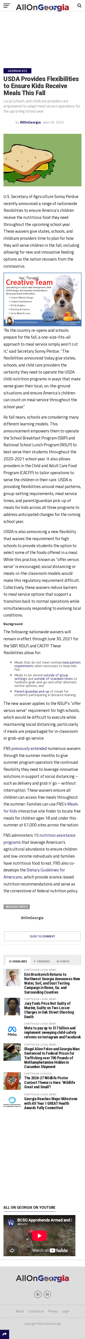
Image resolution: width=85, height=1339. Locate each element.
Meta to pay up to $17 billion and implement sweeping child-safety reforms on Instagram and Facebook (52, 1032)
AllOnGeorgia (30, 122)
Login (65, 1311)
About (20, 1311)
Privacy (53, 1311)
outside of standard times (53, 678)
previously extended (29, 748)
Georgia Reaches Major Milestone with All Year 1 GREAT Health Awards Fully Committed (50, 1103)
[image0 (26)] (42, 325)
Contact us (36, 1311)
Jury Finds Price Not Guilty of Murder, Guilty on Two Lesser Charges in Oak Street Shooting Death (49, 1010)
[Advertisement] (42, 1158)
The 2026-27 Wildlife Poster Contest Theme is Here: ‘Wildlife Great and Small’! (49, 1082)
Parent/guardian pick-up (31, 691)
